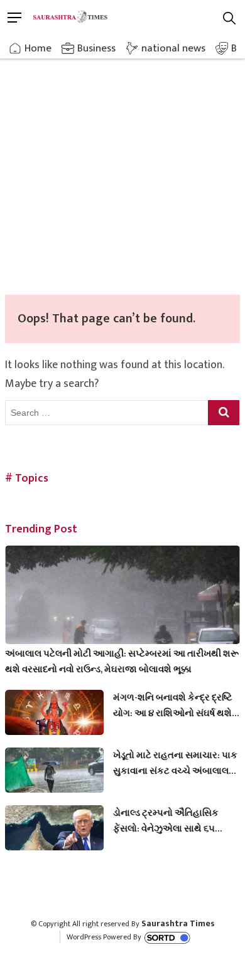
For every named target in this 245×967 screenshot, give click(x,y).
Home (38, 48)
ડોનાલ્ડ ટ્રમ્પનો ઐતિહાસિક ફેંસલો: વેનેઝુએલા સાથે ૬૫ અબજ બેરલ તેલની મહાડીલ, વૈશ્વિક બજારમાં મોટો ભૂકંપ (166, 821)
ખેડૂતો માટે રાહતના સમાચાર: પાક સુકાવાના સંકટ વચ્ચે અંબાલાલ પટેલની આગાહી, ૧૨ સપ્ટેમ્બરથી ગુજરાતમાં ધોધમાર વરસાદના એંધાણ (175, 763)
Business (96, 48)
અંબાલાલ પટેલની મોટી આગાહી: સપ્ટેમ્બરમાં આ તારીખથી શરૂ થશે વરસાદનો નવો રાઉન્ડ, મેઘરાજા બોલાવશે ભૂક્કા (122, 661)
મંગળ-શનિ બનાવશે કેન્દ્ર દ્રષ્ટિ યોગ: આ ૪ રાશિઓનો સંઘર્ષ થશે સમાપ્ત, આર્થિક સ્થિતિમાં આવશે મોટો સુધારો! (173, 705)
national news (173, 48)
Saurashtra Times (178, 923)
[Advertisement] (122, 166)
